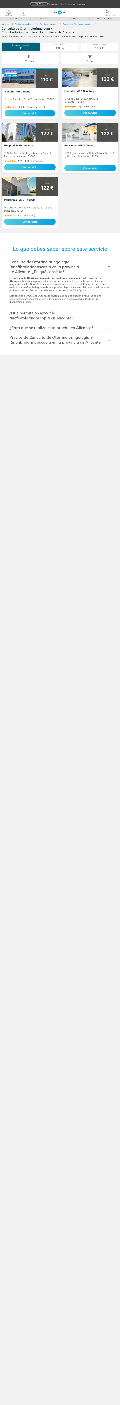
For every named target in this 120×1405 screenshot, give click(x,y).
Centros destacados (20, 45)
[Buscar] (107, 12)
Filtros (90, 61)
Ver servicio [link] (29, 113)
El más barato (60, 46)
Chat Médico (74, 19)
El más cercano (99, 46)
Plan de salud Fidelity (104, 19)
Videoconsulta (45, 19)
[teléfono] (23, 12)
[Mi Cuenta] (9, 12)
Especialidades (15, 19)
